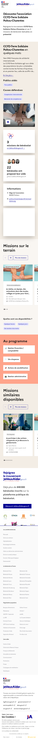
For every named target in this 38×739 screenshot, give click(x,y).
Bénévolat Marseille (25, 584)
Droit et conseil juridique (9, 554)
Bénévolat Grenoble (25, 578)
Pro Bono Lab (23, 634)
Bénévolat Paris (7, 571)
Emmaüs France (7, 621)
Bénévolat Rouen (7, 574)
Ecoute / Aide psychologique (11, 558)
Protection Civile (7, 631)
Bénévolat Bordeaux (8, 591)
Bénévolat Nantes (24, 594)
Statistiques (6, 671)
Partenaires (6, 661)
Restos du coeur (24, 624)
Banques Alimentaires (9, 607)
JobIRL (21, 614)
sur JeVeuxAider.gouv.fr (15, 148)
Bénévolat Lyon (7, 581)
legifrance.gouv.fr (8, 702)
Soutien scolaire (7, 548)
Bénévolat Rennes (8, 578)
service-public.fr (8, 705)
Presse (5, 664)
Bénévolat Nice (7, 598)
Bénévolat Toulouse (25, 574)
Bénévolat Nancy (7, 594)
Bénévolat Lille (23, 571)
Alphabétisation (7, 541)
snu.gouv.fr (6, 709)
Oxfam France (23, 607)
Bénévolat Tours (7, 584)
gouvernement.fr (23, 702)
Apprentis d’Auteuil (8, 634)
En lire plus (7, 75)
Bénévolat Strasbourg (9, 588)
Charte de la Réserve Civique (10, 647)
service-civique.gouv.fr (21, 709)
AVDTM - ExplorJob (8, 614)
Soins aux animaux (8, 538)
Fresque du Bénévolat (9, 651)
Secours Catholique (25, 621)
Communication (7, 657)
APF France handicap (8, 624)
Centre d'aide (7, 644)
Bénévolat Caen (24, 598)
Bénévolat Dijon (24, 588)
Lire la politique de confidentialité (10, 731)
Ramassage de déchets (9, 544)
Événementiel (6, 561)
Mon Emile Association (26, 631)
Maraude (5, 534)
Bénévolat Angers (24, 591)
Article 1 (22, 611)
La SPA (5, 617)
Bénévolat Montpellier (25, 581)
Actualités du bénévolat (9, 654)
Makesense (6, 611)
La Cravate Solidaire (25, 617)
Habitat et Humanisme (9, 628)
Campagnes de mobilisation (10, 667)
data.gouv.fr (21, 705)
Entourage (22, 628)
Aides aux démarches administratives (13, 551)
